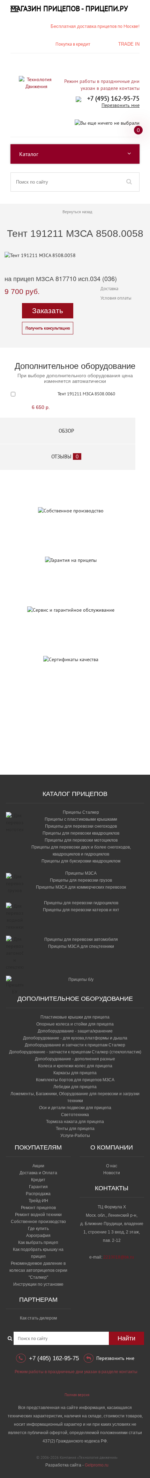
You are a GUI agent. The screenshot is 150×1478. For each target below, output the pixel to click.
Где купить (38, 1228)
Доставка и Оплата (38, 1172)
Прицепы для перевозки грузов (81, 880)
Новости (111, 1172)
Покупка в (72, 44)
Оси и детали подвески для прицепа (75, 1107)
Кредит (38, 1179)
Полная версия (77, 1394)
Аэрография (38, 1235)
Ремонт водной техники (38, 1214)
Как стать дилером (38, 1318)
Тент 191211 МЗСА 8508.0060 (86, 394)
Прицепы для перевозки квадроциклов (81, 833)
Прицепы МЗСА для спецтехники (81, 946)
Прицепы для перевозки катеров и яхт (81, 909)
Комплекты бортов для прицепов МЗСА (75, 1079)
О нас (111, 1165)
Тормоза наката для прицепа (75, 1121)
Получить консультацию (47, 328)
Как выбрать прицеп (38, 1242)
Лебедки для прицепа (75, 1086)
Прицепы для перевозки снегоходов (81, 826)
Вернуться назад (77, 211)
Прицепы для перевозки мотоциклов (81, 840)
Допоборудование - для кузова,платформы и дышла (75, 1038)
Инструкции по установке (38, 1284)
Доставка (109, 289)
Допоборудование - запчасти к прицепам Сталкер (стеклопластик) (75, 1052)
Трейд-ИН (38, 1200)
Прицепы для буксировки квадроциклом (81, 861)
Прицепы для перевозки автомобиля (81, 939)
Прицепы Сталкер (81, 812)
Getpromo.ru (96, 1465)
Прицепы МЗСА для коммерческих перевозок (81, 887)
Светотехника (75, 1114)
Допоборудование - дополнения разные (75, 1059)
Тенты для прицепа (75, 1128)
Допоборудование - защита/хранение (75, 1031)
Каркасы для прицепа (75, 1072)
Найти (126, 1338)
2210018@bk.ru (118, 1257)
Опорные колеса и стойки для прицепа (75, 1024)
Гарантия (38, 1186)
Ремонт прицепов (38, 1207)
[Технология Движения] (36, 83)
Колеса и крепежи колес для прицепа (75, 1065)
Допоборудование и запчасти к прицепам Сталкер (75, 1045)
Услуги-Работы (75, 1135)
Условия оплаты (116, 298)
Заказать (47, 311)
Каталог (28, 153)
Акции (38, 1165)
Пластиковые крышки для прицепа (75, 1017)
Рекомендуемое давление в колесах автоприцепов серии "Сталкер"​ (38, 1270)
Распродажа (38, 1193)
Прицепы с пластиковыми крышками (81, 819)
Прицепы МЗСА (81, 873)
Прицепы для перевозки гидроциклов (81, 902)
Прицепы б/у (80, 979)
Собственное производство (38, 1221)
